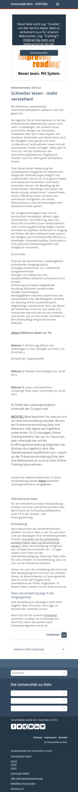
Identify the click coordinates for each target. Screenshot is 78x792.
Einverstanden (39, 52)
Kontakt (62, 737)
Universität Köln (22, 4)
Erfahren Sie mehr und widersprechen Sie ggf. (38, 42)
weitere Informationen (29, 649)
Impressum (50, 737)
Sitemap (37, 737)
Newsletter (50, 615)
